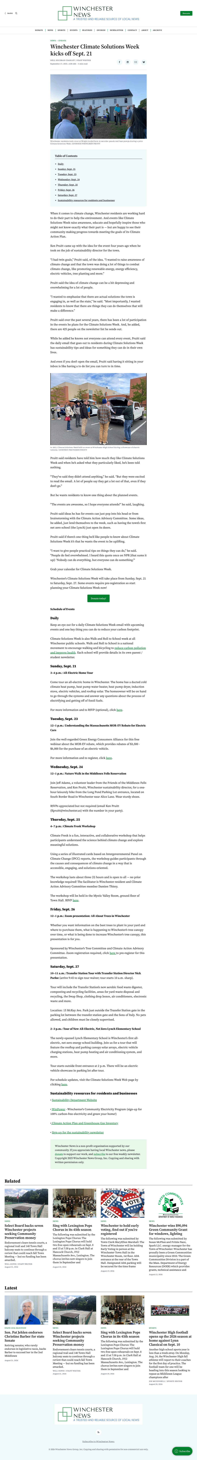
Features (87, 30)
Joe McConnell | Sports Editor (165, 1381)
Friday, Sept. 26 (66, 189)
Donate (186, 13)
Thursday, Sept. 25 (68, 184)
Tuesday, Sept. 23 (67, 174)
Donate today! (98, 598)
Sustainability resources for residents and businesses (86, 200)
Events (74, 30)
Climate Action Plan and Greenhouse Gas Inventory (84, 1123)
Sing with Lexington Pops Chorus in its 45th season (72, 1227)
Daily (61, 163)
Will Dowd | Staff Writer (18, 1264)
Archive (157, 30)
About (144, 30)
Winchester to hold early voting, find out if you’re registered (120, 1229)
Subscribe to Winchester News (98, 1441)
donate (59, 1154)
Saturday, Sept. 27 (67, 195)
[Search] (16, 13)
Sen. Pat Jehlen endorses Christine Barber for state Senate (24, 1336)
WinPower (58, 1109)
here (119, 710)
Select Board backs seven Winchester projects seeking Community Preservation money (24, 1231)
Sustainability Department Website (74, 1100)
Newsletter (116, 30)
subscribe (99, 1154)
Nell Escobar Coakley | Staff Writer (70, 60)
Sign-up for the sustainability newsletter (78, 1132)
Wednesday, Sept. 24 (69, 179)
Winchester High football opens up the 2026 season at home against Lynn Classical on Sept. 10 (170, 1338)
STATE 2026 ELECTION (15, 1328)
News (50, 30)
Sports (61, 30)
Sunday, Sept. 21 (66, 169)
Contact (132, 30)
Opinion (101, 30)
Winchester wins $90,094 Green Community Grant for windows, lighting (168, 1229)
